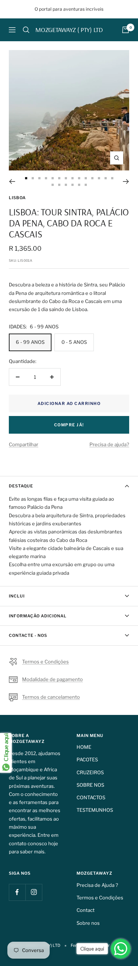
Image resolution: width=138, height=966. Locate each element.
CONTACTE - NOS (28, 635)
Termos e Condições (45, 661)
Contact (86, 910)
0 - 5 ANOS (74, 342)
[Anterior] (12, 181)
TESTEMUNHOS (95, 810)
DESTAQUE (21, 486)
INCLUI (17, 596)
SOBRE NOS (90, 785)
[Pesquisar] (26, 30)
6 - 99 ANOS (30, 342)
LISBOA (17, 197)
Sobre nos (88, 923)
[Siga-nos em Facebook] (17, 892)
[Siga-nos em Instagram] (33, 892)
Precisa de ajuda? (109, 444)
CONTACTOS (91, 797)
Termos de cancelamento (51, 697)
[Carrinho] (125, 30)
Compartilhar (23, 444)
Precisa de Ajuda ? (97, 885)
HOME (84, 747)
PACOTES (87, 759)
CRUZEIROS (90, 772)
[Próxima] (126, 181)
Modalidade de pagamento (52, 679)
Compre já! (69, 424)
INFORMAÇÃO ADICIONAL (38, 615)
